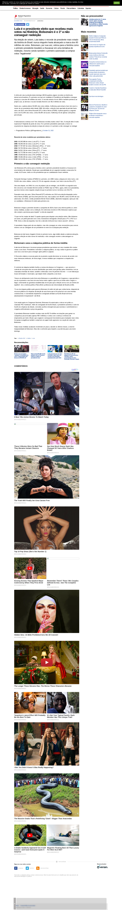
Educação (35, 8)
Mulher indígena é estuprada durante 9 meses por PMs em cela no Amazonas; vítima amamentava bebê (97, 38)
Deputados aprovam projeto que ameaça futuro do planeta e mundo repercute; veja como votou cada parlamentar (98, 73)
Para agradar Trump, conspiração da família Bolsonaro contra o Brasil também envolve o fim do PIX (97, 81)
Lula (34, 338)
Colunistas (80, 8)
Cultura (56, 8)
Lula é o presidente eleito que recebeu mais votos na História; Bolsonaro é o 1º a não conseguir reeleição (43, 31)
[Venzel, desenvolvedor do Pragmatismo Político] (102, 866)
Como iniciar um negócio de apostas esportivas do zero (97, 45)
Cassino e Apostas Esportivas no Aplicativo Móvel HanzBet (97, 89)
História (29, 338)
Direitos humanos (25, 8)
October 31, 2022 (48, 130)
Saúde (42, 8)
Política (15, 8)
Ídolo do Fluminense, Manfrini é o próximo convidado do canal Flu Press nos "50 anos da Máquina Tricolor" (98, 107)
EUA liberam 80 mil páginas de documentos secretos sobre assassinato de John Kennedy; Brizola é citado (71, 356)
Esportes (88, 8)
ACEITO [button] (117, 3)
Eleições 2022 (22, 338)
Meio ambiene (71, 8)
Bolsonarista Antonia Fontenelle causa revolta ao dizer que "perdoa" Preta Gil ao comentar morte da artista (98, 55)
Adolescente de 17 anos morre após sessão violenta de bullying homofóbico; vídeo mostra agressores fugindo (98, 22)
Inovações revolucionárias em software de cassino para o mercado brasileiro (97, 63)
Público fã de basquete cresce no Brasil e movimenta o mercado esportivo (97, 115)
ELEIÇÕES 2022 (18, 20)
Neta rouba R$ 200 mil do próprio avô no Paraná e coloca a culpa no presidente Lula (38, 355)
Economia (49, 8)
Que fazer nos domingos (96, 96)
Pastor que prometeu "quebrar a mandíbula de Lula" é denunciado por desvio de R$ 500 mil (21, 355)
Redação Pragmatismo (24, 15)
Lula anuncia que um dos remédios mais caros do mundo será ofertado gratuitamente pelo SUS (55, 355)
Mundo (62, 8)
